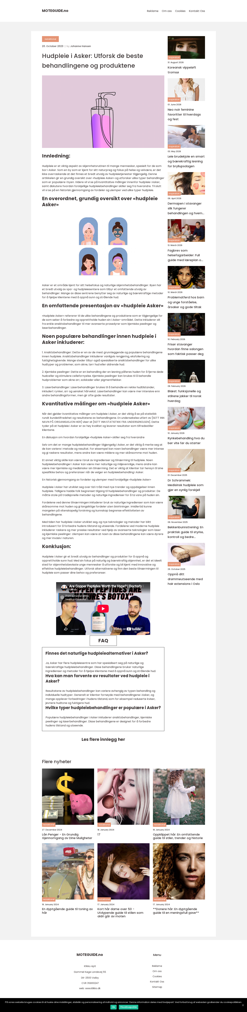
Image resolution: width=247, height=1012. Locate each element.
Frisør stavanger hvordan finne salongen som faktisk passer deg (185, 349)
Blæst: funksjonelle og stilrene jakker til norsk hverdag (184, 396)
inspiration (174, 57)
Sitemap (157, 987)
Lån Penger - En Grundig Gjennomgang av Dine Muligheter (67, 836)
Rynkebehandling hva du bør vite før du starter (186, 440)
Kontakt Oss (197, 11)
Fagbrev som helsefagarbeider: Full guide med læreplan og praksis (185, 255)
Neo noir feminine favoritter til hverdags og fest (184, 114)
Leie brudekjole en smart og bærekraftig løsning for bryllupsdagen (186, 161)
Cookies (180, 11)
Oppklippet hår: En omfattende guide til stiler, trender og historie (178, 836)
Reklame (152, 11)
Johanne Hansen (80, 46)
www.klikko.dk (92, 988)
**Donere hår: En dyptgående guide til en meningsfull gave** (176, 910)
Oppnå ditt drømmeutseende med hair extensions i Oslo (185, 579)
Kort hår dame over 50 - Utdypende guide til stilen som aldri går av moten (120, 912)
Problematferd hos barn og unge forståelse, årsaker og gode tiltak (186, 302)
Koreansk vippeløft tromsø (182, 69)
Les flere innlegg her (103, 739)
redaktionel (50, 39)
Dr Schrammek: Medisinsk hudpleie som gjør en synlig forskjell (185, 485)
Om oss (167, 11)
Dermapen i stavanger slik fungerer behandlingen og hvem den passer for (185, 208)
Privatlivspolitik (128, 1007)
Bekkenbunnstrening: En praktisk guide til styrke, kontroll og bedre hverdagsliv (186, 532)
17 (98, 834)
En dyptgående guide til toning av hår (67, 910)
